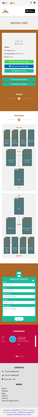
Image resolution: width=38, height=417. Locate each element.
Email (5, 288)
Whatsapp (6, 294)
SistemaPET (16, 410)
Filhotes (5, 391)
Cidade (5, 300)
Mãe (19, 196)
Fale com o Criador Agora (20, 62)
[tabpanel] (19, 340)
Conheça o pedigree (19, 84)
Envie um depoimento (10, 401)
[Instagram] (31, 3)
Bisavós (19, 127)
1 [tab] (15, 356)
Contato (5, 398)
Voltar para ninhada (19, 79)
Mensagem (6, 306)
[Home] (4, 11)
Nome (5, 282)
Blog (3, 393)
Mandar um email (20, 71)
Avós (19, 152)
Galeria (4, 396)
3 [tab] (19, 356)
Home (4, 388)
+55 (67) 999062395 (11, 371)
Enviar (19, 319)
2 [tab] (17, 356)
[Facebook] (34, 3)
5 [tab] (23, 356)
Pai (19, 188)
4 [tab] (21, 356)
